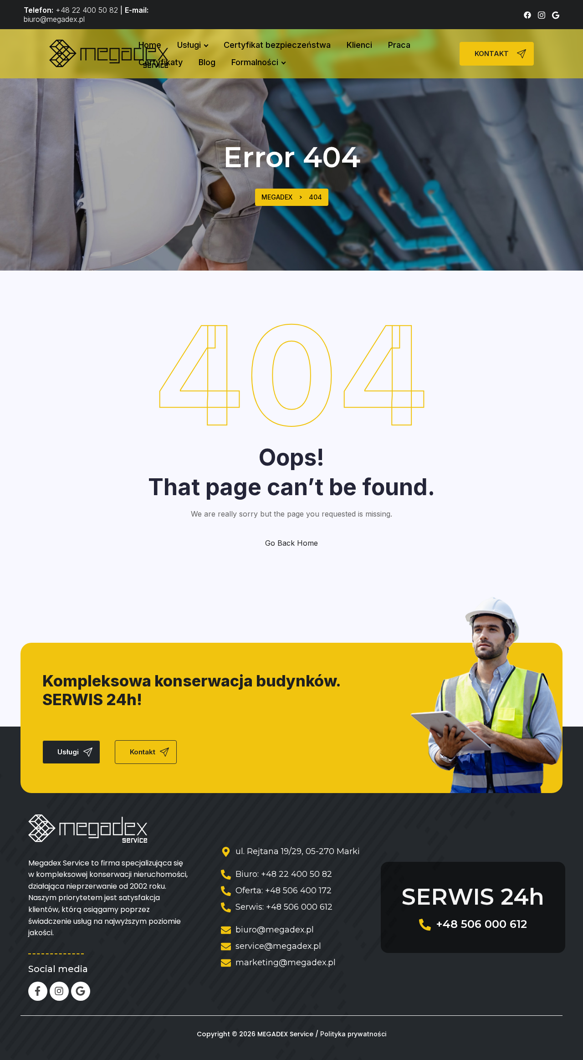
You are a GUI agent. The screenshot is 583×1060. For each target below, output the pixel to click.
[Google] (80, 991)
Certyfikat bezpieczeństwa (277, 45)
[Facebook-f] (37, 991)
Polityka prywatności (353, 1034)
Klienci (359, 45)
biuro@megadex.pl (54, 19)
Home (149, 45)
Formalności (254, 62)
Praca (399, 45)
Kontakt (142, 752)
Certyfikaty (160, 62)
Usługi (189, 45)
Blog (207, 62)
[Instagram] (59, 991)
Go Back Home (291, 543)
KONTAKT (492, 54)
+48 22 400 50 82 (87, 10)
